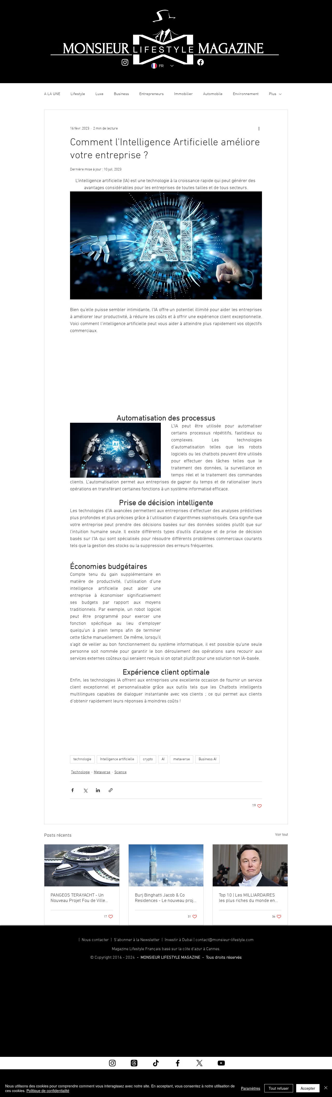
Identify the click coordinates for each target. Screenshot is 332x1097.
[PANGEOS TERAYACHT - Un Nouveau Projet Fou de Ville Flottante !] (81, 865)
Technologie (80, 772)
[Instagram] (125, 62)
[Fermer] (326, 1088)
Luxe (99, 94)
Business (121, 94)
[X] (199, 1063)
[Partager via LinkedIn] (97, 790)
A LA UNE (52, 94)
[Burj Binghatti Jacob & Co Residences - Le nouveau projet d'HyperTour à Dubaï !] (166, 865)
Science (120, 772)
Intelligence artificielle (117, 759)
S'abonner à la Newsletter (137, 940)
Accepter (308, 1088)
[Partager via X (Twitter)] (85, 790)
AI (163, 759)
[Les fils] (134, 1063)
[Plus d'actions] (259, 128)
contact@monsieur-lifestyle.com (225, 940)
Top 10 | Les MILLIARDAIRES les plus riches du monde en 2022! (247, 898)
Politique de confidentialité (47, 1090)
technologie (82, 759)
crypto (148, 759)
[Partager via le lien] (110, 790)
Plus (272, 94)
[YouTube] (221, 1063)
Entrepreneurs (151, 94)
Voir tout (281, 835)
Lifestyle (78, 94)
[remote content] (166, 371)
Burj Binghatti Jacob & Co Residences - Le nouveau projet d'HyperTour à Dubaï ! (166, 898)
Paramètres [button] (250, 1088)
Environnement (246, 94)
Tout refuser (279, 1088)
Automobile (213, 94)
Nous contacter (96, 940)
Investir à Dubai (178, 940)
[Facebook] (200, 62)
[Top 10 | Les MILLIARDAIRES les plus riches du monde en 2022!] (250, 865)
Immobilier (183, 94)
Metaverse (102, 772)
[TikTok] (155, 1063)
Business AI (207, 759)
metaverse (181, 759)
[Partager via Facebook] (72, 790)
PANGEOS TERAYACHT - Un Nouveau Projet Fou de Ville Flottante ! (78, 898)
